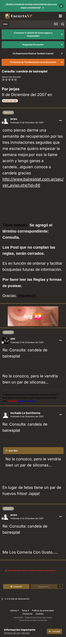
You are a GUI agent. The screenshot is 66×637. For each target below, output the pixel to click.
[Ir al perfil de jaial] (5, 341)
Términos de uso (12, 633)
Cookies (39, 613)
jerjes (14, 89)
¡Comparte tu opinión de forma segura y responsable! (33, 34)
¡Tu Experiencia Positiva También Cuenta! (33, 53)
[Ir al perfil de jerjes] (5, 121)
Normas (26, 633)
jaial (12, 338)
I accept (55, 631)
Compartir (17, 586)
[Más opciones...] (60, 120)
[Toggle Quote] (7, 450)
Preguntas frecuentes (33, 44)
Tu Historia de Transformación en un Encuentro (33, 62)
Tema (25, 610)
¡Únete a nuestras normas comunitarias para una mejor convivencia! (31, 6)
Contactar (28, 613)
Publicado (27, 122)
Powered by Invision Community (33, 620)
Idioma (13, 610)
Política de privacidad (43, 610)
